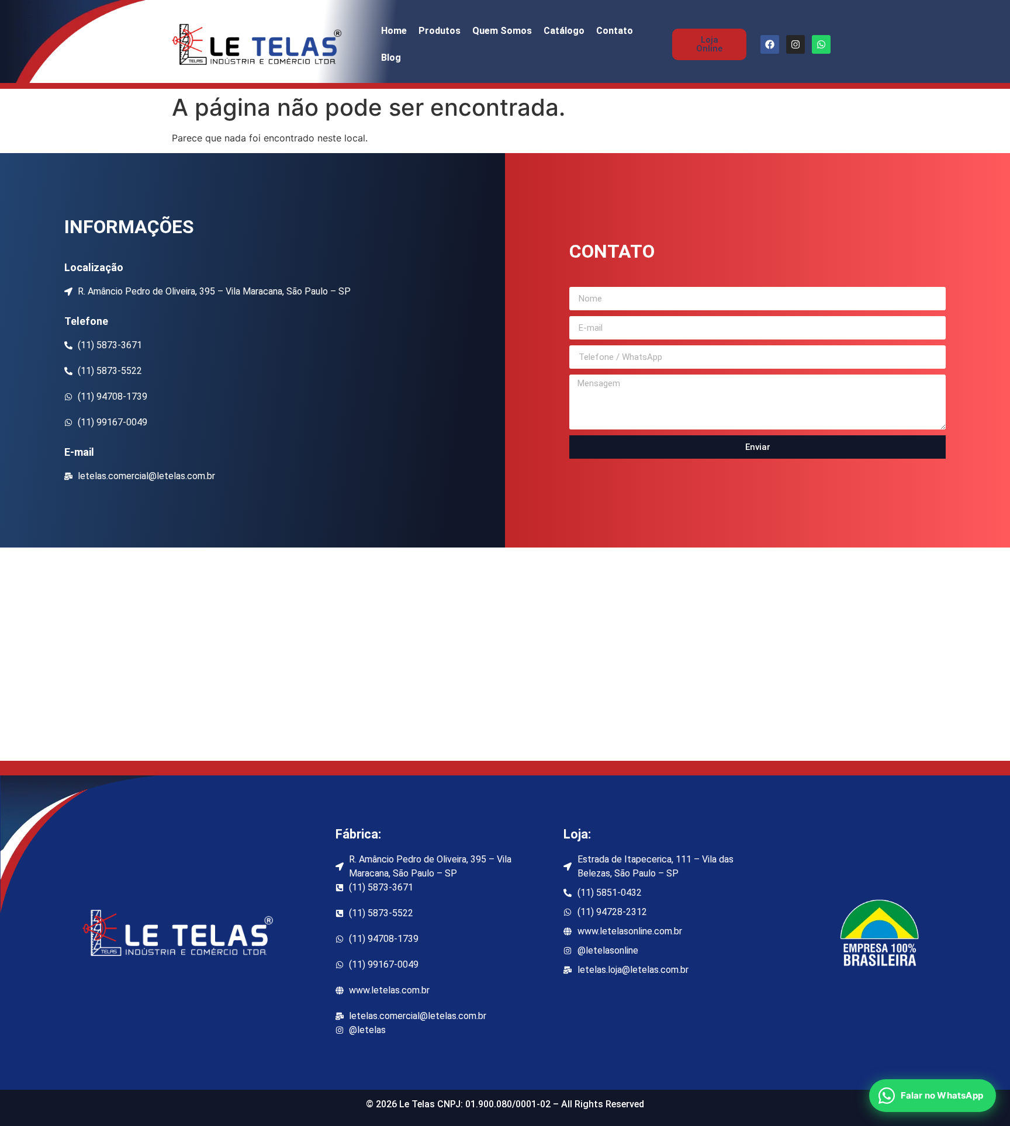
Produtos (439, 30)
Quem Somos (502, 30)
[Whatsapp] (821, 44)
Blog (391, 57)
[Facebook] (769, 44)
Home (394, 30)
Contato (614, 30)
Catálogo (564, 30)
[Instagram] (795, 44)
